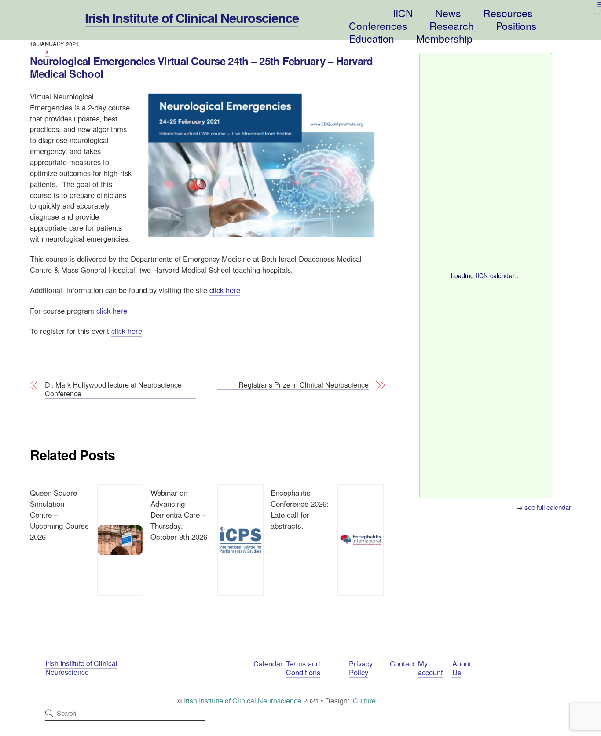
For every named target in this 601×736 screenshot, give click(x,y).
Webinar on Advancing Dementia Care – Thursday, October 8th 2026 (178, 514)
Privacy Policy (361, 668)
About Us (461, 668)
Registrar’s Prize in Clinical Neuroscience (303, 385)
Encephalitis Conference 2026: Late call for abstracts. (300, 509)
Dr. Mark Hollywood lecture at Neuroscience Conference (113, 390)
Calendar (268, 663)
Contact (402, 663)
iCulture (363, 701)
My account (430, 668)
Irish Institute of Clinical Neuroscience (242, 701)
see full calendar (547, 507)
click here (224, 290)
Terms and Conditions (303, 668)
